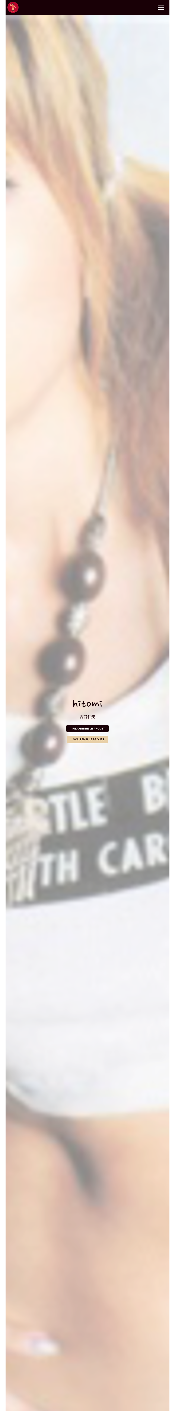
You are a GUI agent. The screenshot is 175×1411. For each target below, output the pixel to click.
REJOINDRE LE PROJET (88, 728)
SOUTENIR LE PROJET (89, 739)
